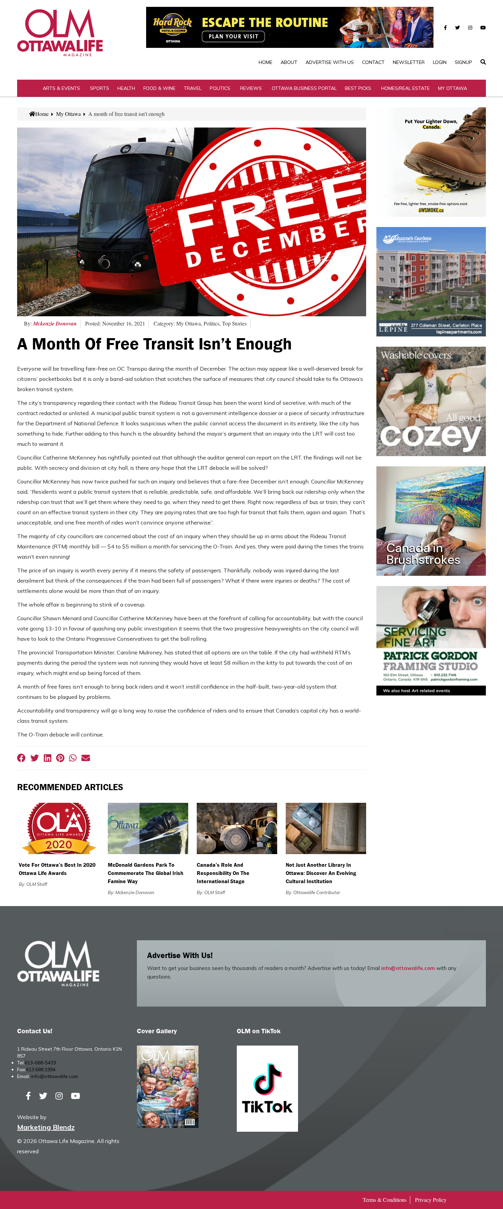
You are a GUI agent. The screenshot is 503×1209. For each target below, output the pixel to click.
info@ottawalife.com (408, 968)
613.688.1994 (40, 1069)
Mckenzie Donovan (55, 323)
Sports (99, 88)
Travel (193, 88)
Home (265, 62)
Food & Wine (159, 88)
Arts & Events (61, 88)
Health (126, 88)
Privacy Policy (431, 1199)
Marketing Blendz (46, 1127)
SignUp (463, 62)
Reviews (251, 88)
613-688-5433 (40, 1063)
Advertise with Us (330, 62)
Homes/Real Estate (405, 88)
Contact (373, 62)
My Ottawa (452, 88)
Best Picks (358, 88)
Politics (220, 88)
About (289, 62)
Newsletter (409, 62)
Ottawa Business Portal (304, 88)
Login (440, 62)
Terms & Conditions (385, 1199)
